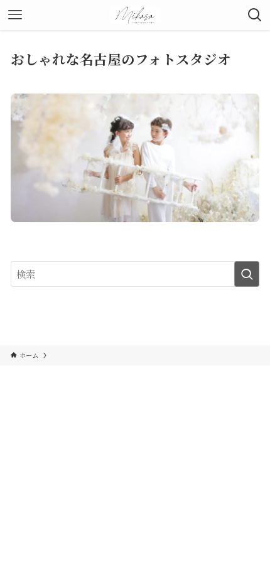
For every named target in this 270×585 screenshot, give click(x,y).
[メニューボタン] (15, 15)
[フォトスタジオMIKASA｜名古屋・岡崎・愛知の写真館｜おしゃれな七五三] (135, 15)
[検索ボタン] (255, 15)
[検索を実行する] (246, 274)
